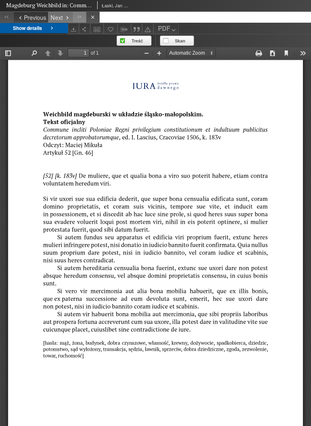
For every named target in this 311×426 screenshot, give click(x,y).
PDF (164, 28)
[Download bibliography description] (124, 28)
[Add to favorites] (110, 28)
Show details (27, 28)
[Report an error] (147, 28)
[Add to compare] (97, 28)
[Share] (84, 28)
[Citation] (137, 28)
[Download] (73, 28)
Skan (180, 41)
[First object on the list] (6, 17)
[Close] (93, 17)
